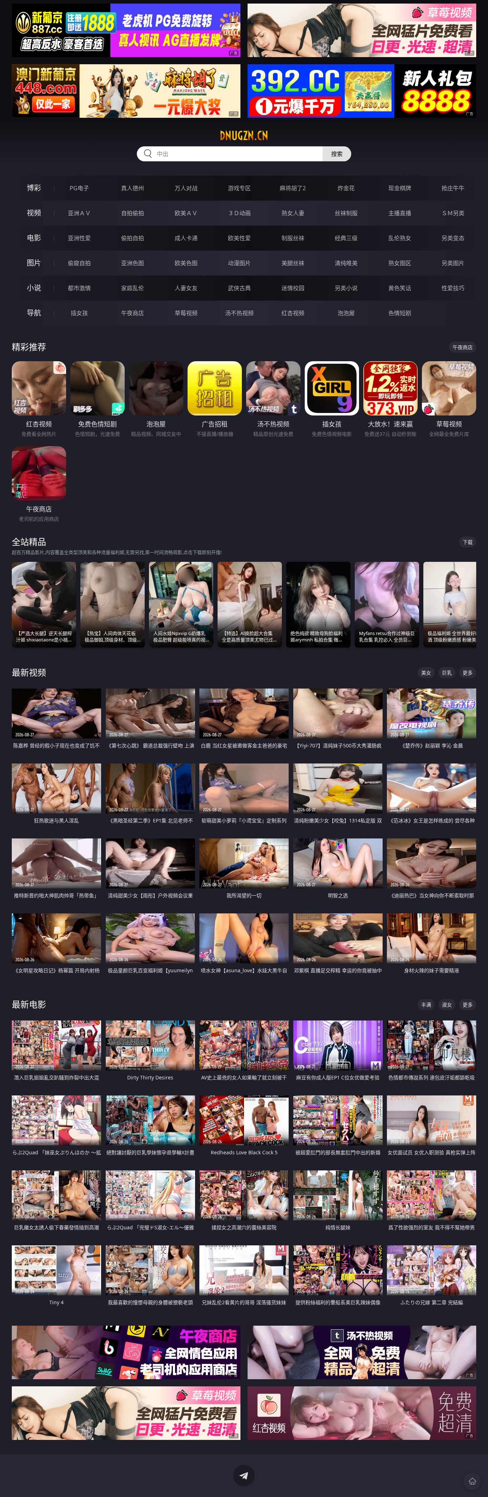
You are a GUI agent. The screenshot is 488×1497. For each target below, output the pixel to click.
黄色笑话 (399, 288)
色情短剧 (399, 313)
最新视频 (29, 672)
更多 (468, 672)
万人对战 (186, 188)
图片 (34, 263)
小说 (34, 288)
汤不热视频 (239, 313)
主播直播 (399, 213)
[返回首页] (472, 1481)
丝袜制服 (346, 213)
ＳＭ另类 (453, 213)
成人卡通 (186, 238)
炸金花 (346, 188)
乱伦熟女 (399, 238)
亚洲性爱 (79, 238)
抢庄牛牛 (453, 188)
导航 (34, 313)
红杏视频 (293, 313)
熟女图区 (399, 263)
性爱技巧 (453, 288)
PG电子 (79, 188)
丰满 (426, 1004)
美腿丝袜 (293, 263)
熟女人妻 (293, 213)
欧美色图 (186, 263)
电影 (34, 238)
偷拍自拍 (132, 238)
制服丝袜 (293, 238)
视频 (34, 213)
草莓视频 (186, 313)
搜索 (337, 154)
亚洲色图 (132, 263)
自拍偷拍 (132, 213)
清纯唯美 (346, 263)
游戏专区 (239, 188)
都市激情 (79, 288)
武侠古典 (239, 288)
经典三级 (346, 238)
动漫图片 (239, 263)
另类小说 (346, 288)
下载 (468, 542)
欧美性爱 (239, 238)
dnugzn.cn (244, 135)
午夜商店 (132, 313)
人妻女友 (186, 288)
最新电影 (29, 1004)
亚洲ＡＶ (79, 213)
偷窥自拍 (79, 263)
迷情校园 (293, 288)
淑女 (447, 1004)
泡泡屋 (346, 313)
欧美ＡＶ (186, 213)
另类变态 (453, 238)
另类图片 (453, 263)
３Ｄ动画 (239, 213)
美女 (426, 672)
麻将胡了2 (293, 188)
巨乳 (447, 672)
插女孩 (79, 313)
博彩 (34, 188)
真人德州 (132, 188)
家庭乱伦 (132, 288)
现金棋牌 (399, 188)
